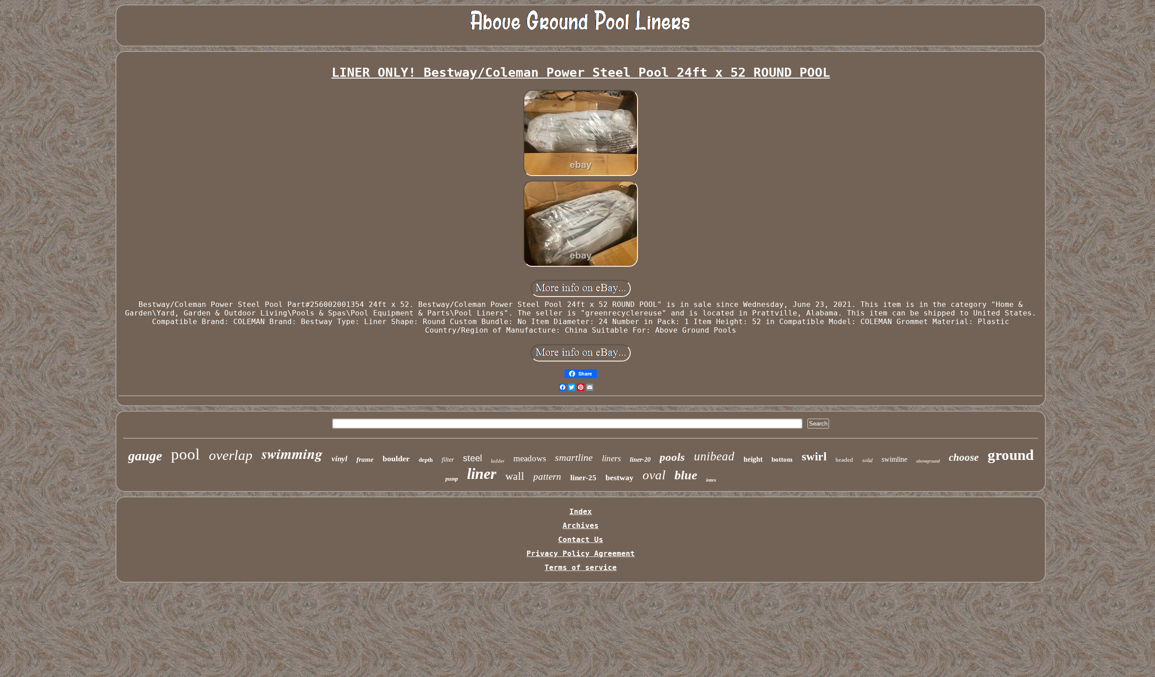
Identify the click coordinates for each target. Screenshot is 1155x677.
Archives (581, 525)
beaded (844, 459)
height (753, 459)
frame (365, 459)
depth (426, 459)
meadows (529, 458)
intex (711, 479)
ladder (497, 461)
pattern (547, 476)
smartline (574, 457)
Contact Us (580, 539)
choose (964, 457)
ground (1011, 455)
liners (611, 458)
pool (185, 454)
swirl (814, 456)
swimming (292, 453)
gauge (145, 455)
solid (867, 460)
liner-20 (640, 459)
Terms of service (581, 567)
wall (514, 476)
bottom (782, 459)
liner (481, 473)
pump (451, 479)
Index (580, 511)
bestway (619, 477)
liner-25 (583, 477)
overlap (231, 455)
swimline (894, 459)
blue (686, 475)
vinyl (339, 458)
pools (672, 457)
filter (448, 459)
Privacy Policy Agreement (581, 553)
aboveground (928, 461)
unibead (714, 456)
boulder (396, 458)
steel (472, 458)
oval (653, 475)
